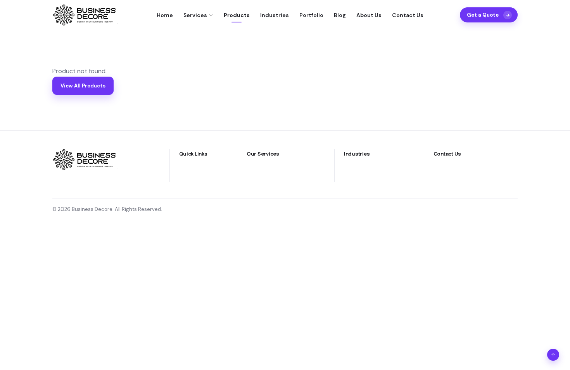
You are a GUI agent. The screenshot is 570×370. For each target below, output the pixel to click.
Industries (274, 15)
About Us (369, 15)
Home (165, 15)
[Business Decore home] (86, 15)
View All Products (82, 85)
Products (237, 15)
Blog (340, 15)
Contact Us (407, 15)
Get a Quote (488, 15)
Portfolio (311, 15)
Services (195, 15)
